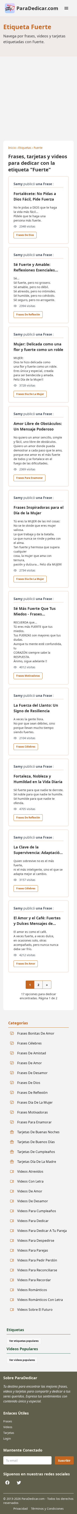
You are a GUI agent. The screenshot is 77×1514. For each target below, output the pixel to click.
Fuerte (38, 148)
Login (7, 1438)
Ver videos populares (22, 1360)
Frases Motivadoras (28, 675)
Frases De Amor (25, 963)
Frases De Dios (25, 235)
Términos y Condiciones (47, 1509)
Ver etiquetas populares (24, 1341)
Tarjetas (8, 1433)
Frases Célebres (25, 746)
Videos (7, 1427)
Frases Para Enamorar (29, 478)
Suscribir (64, 1460)
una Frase (44, 184)
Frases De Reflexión (28, 314)
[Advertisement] (38, 96)
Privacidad (20, 1509)
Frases (7, 1421)
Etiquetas (24, 148)
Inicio (12, 148)
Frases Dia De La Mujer (30, 394)
